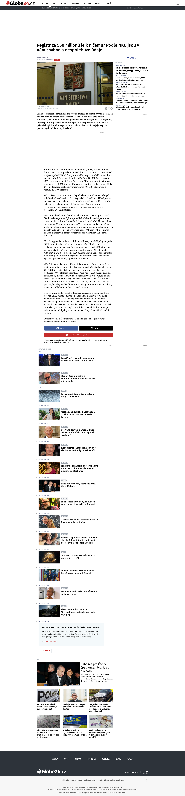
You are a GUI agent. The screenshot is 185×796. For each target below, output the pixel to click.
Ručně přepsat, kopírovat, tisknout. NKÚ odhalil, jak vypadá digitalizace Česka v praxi (132, 70)
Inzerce (94, 780)
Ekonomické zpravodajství (70, 8)
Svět (54, 3)
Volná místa (120, 780)
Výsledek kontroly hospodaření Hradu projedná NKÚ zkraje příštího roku (130, 108)
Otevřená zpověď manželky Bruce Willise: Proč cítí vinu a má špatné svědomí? (77, 432)
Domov (45, 3)
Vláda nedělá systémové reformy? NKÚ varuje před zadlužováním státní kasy (130, 79)
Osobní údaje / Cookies (106, 780)
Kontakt (80, 780)
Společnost (86, 8)
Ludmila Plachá (51, 641)
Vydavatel (87, 780)
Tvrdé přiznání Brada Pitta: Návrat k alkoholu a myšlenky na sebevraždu (78, 449)
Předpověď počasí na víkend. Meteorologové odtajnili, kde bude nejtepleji (78, 612)
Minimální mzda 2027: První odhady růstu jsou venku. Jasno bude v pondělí (99, 733)
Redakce (73, 780)
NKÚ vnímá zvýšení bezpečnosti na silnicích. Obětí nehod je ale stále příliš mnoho (130, 87)
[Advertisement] (78, 149)
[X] (109, 108)
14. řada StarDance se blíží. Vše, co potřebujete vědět (78, 556)
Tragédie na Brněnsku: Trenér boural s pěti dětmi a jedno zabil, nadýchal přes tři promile (100, 707)
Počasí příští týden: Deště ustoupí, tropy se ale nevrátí (78, 395)
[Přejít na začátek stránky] (146, 780)
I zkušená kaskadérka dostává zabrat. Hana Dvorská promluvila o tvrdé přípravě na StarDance (79, 468)
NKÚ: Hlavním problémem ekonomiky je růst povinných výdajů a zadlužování (130, 95)
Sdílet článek (132, 58)
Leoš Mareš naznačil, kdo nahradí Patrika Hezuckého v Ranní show (77, 359)
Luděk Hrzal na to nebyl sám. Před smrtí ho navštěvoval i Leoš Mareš (78, 503)
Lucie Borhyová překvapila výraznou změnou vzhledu (79, 592)
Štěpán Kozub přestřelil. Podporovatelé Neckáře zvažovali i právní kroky (78, 378)
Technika (75, 3)
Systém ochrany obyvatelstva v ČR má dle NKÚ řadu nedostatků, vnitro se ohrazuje (132, 101)
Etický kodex (65, 780)
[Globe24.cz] (20, 3)
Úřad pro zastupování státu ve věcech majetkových (90, 340)
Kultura (87, 3)
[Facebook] (106, 108)
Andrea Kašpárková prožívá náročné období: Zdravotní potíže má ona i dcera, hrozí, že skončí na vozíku (79, 540)
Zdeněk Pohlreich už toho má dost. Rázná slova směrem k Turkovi (78, 572)
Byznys (64, 3)
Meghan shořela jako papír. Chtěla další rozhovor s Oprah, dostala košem (78, 414)
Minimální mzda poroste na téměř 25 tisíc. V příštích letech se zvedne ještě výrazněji (48, 733)
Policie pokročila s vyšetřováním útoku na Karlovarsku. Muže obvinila (75, 732)
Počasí (108, 3)
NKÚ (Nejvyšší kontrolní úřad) (60, 340)
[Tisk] (111, 108)
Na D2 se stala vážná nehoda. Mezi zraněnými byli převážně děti (47, 706)
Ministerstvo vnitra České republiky (56, 342)
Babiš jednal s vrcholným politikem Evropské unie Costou (74, 706)
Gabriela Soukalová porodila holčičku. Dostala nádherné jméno (79, 520)
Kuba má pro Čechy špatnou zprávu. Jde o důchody (78, 485)
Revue (98, 3)
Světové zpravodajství (50, 8)
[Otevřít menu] (178, 3)
